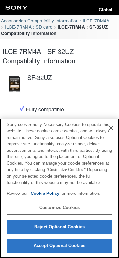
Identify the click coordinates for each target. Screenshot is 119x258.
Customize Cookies (59, 207)
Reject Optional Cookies (59, 226)
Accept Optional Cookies (59, 245)
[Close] (111, 128)
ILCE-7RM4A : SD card (29, 26)
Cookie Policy (45, 193)
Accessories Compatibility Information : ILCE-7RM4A (55, 20)
